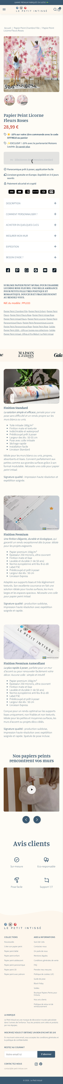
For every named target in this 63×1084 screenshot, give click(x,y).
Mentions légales (41, 956)
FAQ (35, 965)
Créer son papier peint (13, 946)
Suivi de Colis (39, 942)
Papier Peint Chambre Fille (16, 311)
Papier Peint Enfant (37, 311)
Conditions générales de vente (46, 960)
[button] (26, 819)
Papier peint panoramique (14, 965)
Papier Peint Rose (40, 326)
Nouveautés (9, 942)
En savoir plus (53, 2)
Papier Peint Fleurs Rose (20, 315)
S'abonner (46, 1054)
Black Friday (39, 983)
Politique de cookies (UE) (44, 974)
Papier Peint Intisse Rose (43, 315)
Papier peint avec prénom (14, 974)
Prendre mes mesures (43, 970)
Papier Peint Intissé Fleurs (15, 318)
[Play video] (31, 789)
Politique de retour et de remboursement (43, 1005)
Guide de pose (39, 979)
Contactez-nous (40, 946)
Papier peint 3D (10, 970)
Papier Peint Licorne (37, 318)
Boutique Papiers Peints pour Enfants (45, 994)
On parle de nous (41, 951)
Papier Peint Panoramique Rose (18, 326)
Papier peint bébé (11, 951)
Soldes (36, 988)
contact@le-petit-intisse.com (15, 1068)
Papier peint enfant (11, 956)
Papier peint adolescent (13, 960)
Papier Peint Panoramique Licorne (38, 322)
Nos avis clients (40, 999)
